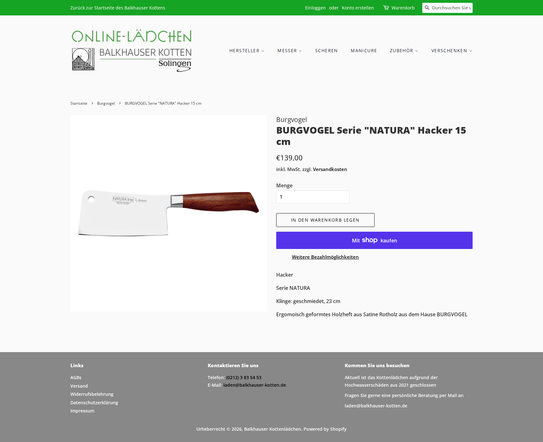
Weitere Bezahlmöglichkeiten (325, 257)
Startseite (78, 103)
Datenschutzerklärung (94, 403)
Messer (288, 50)
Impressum (82, 411)
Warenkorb (403, 8)
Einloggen (315, 8)
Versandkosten (330, 169)
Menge (284, 185)
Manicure (364, 50)
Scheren (326, 50)
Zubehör (402, 50)
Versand (79, 386)
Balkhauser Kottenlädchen (272, 429)
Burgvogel (106, 103)
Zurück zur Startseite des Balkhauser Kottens (117, 8)
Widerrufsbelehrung (91, 394)
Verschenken (450, 50)
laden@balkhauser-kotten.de (254, 385)
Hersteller (245, 50)
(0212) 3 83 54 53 (243, 377)
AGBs (75, 377)
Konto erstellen (358, 8)
